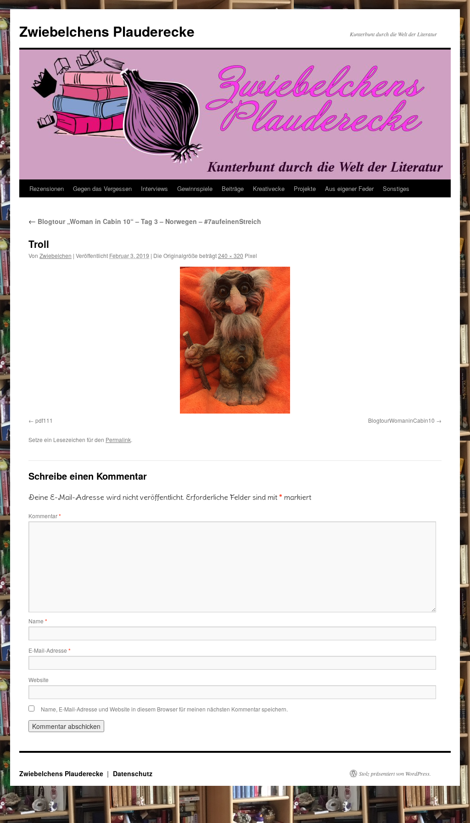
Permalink (118, 439)
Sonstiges (396, 188)
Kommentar (44, 516)
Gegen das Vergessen (102, 188)
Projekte (305, 188)
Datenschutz (132, 773)
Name (37, 621)
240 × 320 (230, 255)
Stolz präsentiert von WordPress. (395, 773)
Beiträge (233, 188)
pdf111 (44, 420)
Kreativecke (269, 188)
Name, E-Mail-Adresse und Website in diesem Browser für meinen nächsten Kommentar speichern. (164, 709)
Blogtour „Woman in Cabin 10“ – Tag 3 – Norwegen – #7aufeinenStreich (144, 221)
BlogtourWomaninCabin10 (401, 420)
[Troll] (235, 340)
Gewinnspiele (195, 188)
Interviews (154, 188)
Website (38, 679)
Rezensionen (46, 188)
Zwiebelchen (55, 255)
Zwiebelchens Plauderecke (107, 31)
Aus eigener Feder (349, 188)
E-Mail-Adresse (49, 650)
